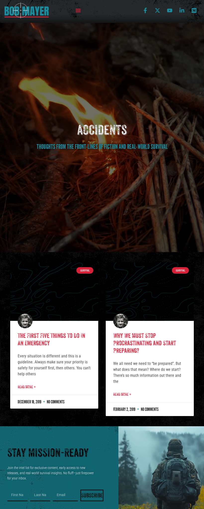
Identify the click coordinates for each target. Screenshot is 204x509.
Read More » (27, 386)
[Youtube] (169, 10)
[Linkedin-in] (181, 10)
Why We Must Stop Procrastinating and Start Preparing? (144, 343)
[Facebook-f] (145, 10)
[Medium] (194, 10)
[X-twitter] (157, 10)
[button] (78, 10)
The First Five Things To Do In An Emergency (51, 339)
